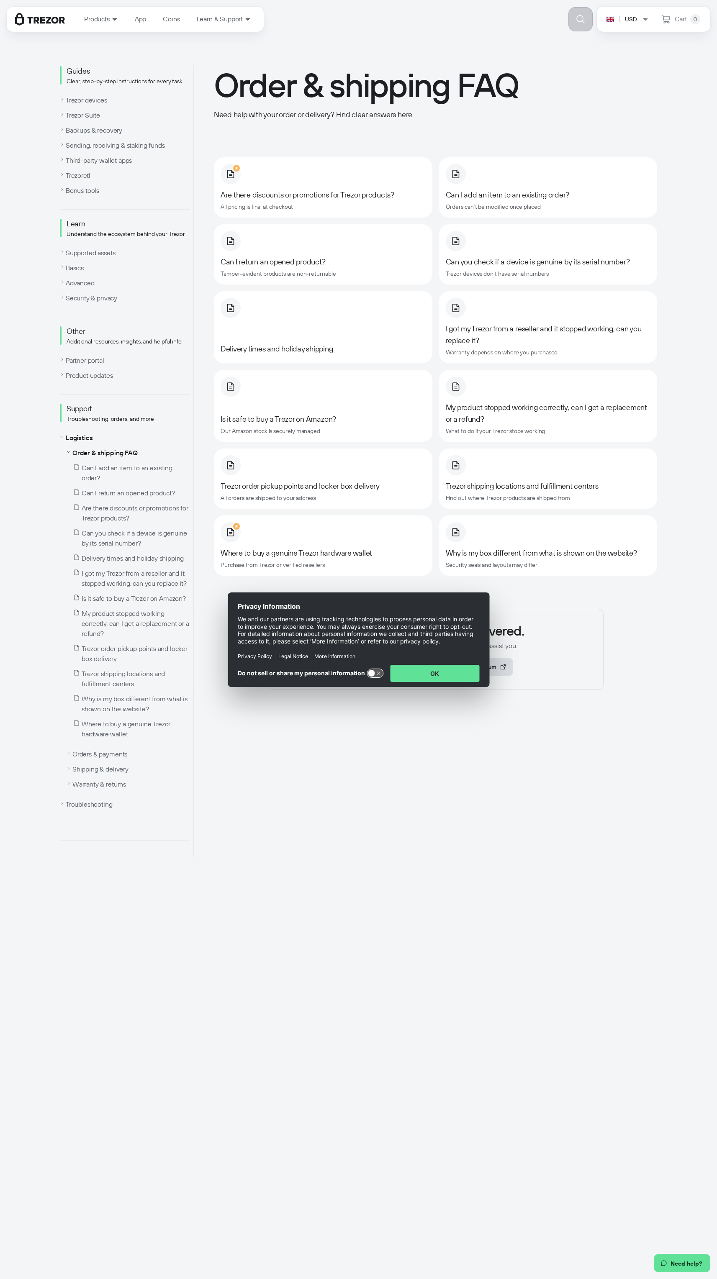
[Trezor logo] (40, 19)
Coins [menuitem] (171, 19)
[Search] (580, 19)
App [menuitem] (140, 19)
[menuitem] (101, 19)
